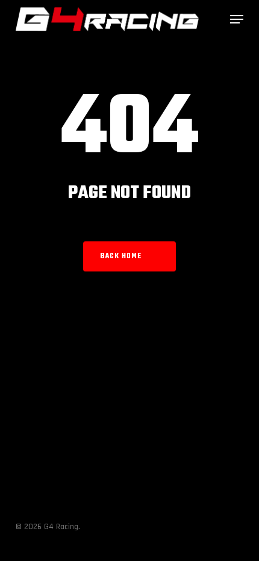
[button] (236, 19)
